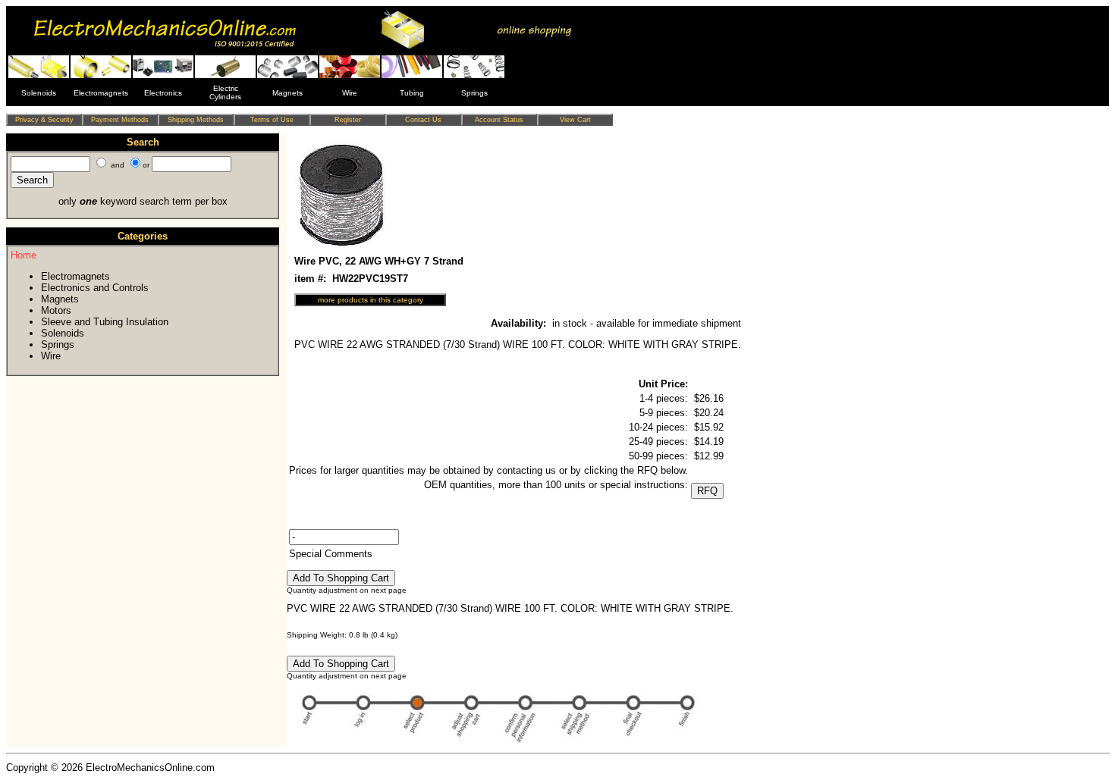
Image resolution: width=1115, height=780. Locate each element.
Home (23, 255)
